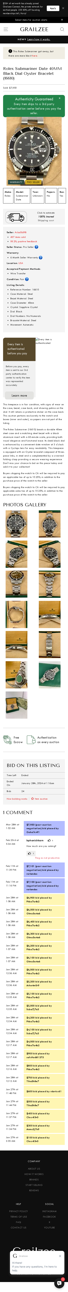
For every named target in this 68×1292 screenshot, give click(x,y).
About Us (34, 1168)
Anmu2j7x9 (32, 1129)
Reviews (34, 1190)
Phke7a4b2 (33, 901)
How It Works (34, 1174)
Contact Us (18, 1227)
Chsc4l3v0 (32, 1117)
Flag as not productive (47, 858)
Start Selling (34, 1185)
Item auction (41, 798)
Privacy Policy (18, 1211)
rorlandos (32, 873)
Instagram (49, 1211)
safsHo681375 (35, 1057)
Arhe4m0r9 (32, 985)
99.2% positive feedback (23, 241)
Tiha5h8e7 (32, 1081)
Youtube (49, 1227)
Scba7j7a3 (32, 1009)
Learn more (19, 395)
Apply (53, 8)
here (34, 55)
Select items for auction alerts (31, 19)
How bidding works (17, 798)
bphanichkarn (35, 840)
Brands (34, 1179)
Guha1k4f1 (33, 832)
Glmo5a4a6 (33, 913)
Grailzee (34, 29)
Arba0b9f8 (20, 232)
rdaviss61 (56, 1091)
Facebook (49, 1216)
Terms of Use (18, 1216)
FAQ (18, 1222)
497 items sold (18, 237)
